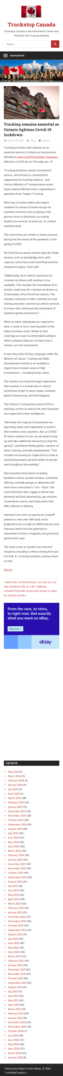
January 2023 (15, 912)
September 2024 (17, 824)
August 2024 (15, 828)
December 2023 (17, 864)
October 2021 (15, 978)
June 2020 (13, 1039)
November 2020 (17, 1026)
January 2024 (15, 859)
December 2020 (17, 1022)
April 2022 (14, 952)
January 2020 (15, 1057)
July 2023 (13, 886)
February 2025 (16, 802)
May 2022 (13, 947)
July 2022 (13, 938)
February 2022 (16, 960)
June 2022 (13, 943)
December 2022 (17, 916)
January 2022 (15, 965)
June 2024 (13, 837)
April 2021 (13, 1004)
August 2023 (15, 881)
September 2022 (17, 930)
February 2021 (16, 1013)
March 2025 (14, 798)
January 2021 (15, 1018)
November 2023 (17, 868)
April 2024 (14, 846)
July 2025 (13, 789)
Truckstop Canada (31, 24)
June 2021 (13, 995)
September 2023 (17, 877)
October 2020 (16, 1031)
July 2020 (13, 1035)
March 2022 (14, 956)
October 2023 (16, 872)
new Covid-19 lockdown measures (37, 157)
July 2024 (13, 833)
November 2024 (17, 815)
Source (8, 569)
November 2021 (17, 974)
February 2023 (16, 908)
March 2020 (14, 1053)
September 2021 (17, 982)
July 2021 (13, 991)
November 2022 (17, 921)
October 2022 (16, 925)
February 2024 (16, 855)
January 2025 (15, 807)
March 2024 (14, 850)
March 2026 (14, 776)
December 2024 (17, 811)
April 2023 (14, 899)
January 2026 (15, 784)
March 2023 (14, 903)
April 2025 (14, 793)
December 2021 (16, 969)
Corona (46, 140)
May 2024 (13, 842)
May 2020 (13, 1044)
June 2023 (13, 890)
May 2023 (13, 894)
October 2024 (16, 820)
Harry (33, 140)
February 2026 (16, 780)
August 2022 (15, 934)
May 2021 (13, 1000)
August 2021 (15, 987)
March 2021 (14, 1009)
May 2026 (13, 771)
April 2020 (14, 1048)
